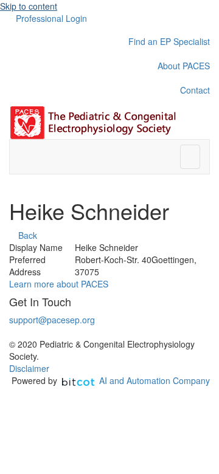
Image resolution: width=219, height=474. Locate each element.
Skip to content (28, 6)
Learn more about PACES (58, 284)
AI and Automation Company (154, 380)
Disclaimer (29, 368)
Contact (195, 90)
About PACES (184, 66)
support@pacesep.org (52, 320)
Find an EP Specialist (169, 41)
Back (26, 235)
